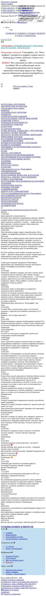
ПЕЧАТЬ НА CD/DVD (9, 165)
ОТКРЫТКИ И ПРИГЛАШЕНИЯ (14, 116)
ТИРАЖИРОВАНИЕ (9, 171)
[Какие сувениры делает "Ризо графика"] (11, 129)
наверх (16, 590)
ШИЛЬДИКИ (6, 163)
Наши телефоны (11, 572)
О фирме (9, 533)
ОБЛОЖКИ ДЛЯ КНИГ (10, 187)
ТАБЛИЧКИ (5, 161)
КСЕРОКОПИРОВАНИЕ (11, 173)
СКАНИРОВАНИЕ (8, 206)
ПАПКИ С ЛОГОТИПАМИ (12, 179)
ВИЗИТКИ (5, 110)
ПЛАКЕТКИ (6, 167)
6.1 (12, 57)
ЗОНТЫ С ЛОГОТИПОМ (11, 153)
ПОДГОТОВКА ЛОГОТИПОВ (13, 104)
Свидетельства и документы (16, 539)
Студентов (9, 546)
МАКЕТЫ (41, 33)
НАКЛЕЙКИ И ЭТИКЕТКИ (12, 125)
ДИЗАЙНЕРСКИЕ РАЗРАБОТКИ (14, 106)
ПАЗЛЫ (4, 151)
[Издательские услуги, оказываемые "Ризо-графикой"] (16, 169)
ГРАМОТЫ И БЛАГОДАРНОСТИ (14, 122)
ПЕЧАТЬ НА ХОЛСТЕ (10, 199)
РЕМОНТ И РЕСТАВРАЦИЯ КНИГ (15, 191)
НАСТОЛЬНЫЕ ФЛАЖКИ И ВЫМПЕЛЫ (17, 139)
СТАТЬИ (30, 33)
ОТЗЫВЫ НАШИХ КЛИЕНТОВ (17, 527)
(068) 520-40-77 (28, 10)
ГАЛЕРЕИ (21, 33)
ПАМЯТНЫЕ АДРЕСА (10, 120)
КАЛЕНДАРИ (6, 127)
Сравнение (5, 592)
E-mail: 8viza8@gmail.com (30, 12)
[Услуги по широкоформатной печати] (21, 193)
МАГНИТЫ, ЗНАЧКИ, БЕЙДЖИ (14, 133)
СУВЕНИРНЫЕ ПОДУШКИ (12, 141)
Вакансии (9, 562)
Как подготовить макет (14, 560)
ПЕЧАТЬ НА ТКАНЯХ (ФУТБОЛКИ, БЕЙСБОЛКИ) (21, 135)
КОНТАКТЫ (30, 36)
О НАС (20, 36)
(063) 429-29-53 (28, 8)
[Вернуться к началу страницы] (9, 2)
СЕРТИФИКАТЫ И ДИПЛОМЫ (13, 112)
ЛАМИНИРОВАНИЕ (9, 189)
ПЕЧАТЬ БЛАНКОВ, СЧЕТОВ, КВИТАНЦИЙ (19, 118)
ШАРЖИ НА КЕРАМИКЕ (11, 145)
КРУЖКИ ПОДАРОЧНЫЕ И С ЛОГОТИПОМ (19, 143)
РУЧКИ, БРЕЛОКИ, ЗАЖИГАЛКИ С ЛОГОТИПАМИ (22, 131)
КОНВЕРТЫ (6, 114)
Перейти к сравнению (12, 594)
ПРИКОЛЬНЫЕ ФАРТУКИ (11, 137)
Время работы (11, 535)
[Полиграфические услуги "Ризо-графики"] (12, 108)
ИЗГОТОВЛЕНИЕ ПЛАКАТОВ (13, 195)
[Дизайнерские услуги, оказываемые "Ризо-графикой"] (23, 94)
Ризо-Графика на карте (14, 537)
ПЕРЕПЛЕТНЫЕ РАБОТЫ (11, 185)
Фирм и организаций (13, 549)
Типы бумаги (10, 558)
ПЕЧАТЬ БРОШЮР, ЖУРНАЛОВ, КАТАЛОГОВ (20, 175)
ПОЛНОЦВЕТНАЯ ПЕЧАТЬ (12, 204)
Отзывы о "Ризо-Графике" (15, 574)
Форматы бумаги (12, 556)
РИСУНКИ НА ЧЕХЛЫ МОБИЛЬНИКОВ (17, 155)
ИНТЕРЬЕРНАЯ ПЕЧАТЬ (11, 197)
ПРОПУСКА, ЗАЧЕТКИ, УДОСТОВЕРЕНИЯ (18, 177)
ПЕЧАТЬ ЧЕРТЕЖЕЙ (9, 201)
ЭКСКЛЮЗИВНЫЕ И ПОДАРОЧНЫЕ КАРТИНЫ (21, 157)
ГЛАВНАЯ (10, 33)
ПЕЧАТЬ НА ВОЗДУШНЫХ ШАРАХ (15, 159)
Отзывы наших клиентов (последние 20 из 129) (19, 210)
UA (11, 30)
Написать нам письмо (13, 570)
